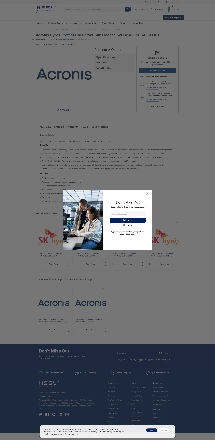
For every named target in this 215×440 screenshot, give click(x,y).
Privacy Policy (130, 234)
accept (151, 430)
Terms (122, 234)
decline (165, 430)
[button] (147, 193)
